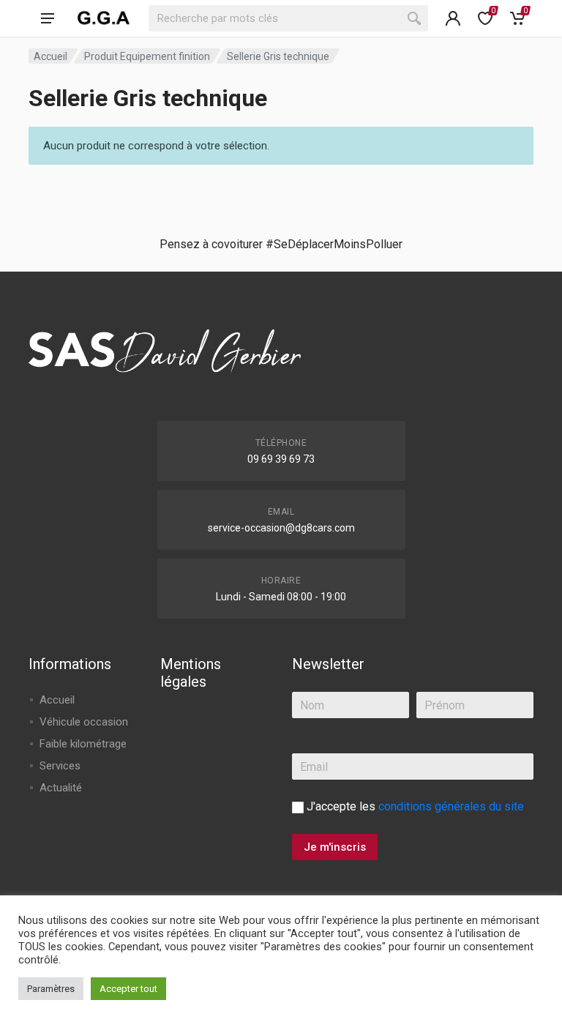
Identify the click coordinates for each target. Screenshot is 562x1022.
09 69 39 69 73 (281, 459)
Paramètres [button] (51, 988)
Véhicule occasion (84, 721)
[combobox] (288, 18)
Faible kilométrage (83, 743)
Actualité (61, 787)
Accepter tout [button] (128, 988)
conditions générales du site (451, 806)
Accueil (50, 56)
